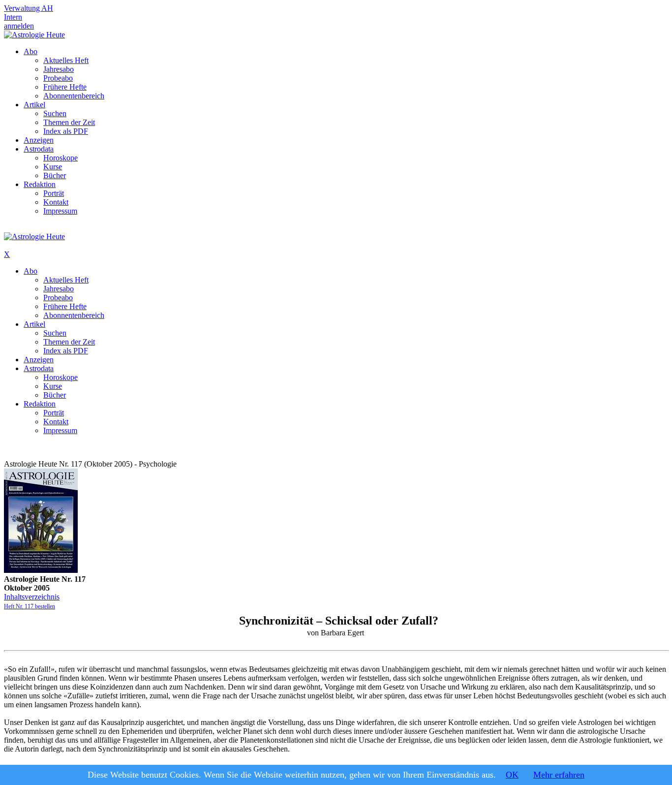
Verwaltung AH (28, 8)
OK (512, 775)
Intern (13, 17)
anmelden (19, 26)
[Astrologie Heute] (34, 35)
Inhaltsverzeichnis (32, 597)
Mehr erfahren (558, 775)
